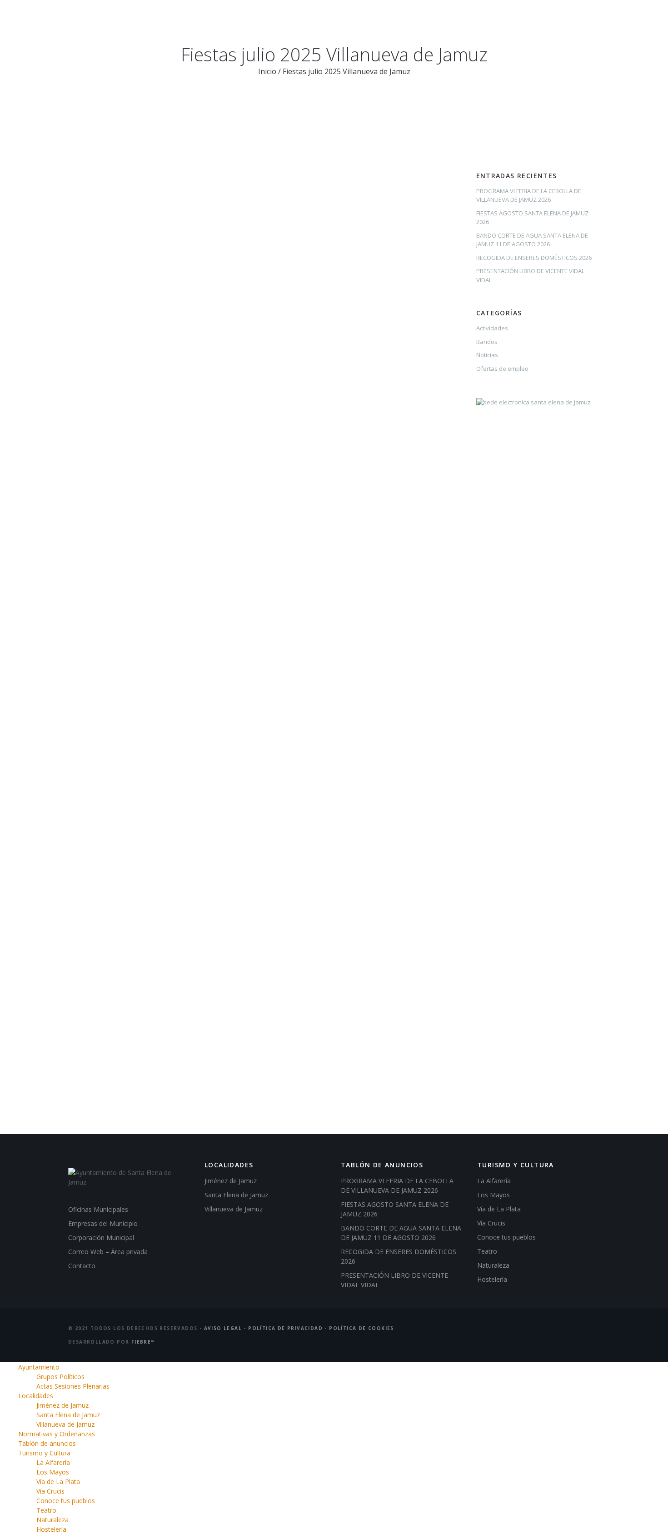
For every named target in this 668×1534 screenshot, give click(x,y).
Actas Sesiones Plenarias (73, 1386)
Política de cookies (361, 1328)
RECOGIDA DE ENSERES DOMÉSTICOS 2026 (534, 258)
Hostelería (492, 1279)
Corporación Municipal (101, 1237)
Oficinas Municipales (98, 1209)
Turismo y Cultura (542, 22)
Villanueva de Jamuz (233, 1209)
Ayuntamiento (214, 22)
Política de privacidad (285, 1328)
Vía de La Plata (499, 1209)
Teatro (487, 1251)
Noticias (487, 355)
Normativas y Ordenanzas (361, 22)
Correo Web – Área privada (108, 1251)
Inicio (267, 71)
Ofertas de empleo (502, 368)
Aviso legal (223, 1328)
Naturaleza (493, 1265)
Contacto (81, 1265)
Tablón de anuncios (458, 22)
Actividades (492, 328)
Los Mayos (493, 1194)
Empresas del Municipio (103, 1223)
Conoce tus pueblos (506, 1237)
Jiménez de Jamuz (230, 1180)
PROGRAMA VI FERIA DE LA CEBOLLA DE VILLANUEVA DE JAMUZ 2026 (528, 195)
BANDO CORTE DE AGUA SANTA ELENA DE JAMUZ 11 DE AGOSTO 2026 (532, 240)
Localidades (278, 22)
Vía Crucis (491, 1223)
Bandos (487, 342)
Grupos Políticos (60, 1376)
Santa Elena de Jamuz (236, 1194)
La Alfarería (494, 1180)
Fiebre (143, 1342)
